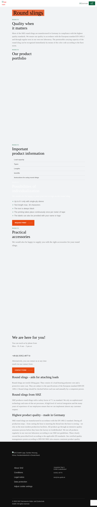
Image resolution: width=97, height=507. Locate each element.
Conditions (18, 472)
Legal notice (19, 477)
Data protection (20, 482)
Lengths (17, 168)
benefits (17, 173)
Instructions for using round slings (26, 177)
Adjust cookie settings (23, 486)
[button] (48, 160)
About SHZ (18, 468)
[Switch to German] (49, 3)
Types (16, 164)
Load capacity (19, 159)
